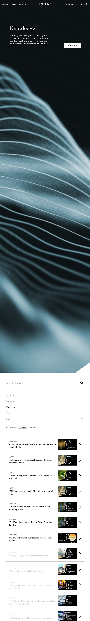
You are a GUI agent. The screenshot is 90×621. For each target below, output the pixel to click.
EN (81, 4)
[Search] (86, 4)
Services (5, 4)
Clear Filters (32, 427)
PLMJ (45, 3)
